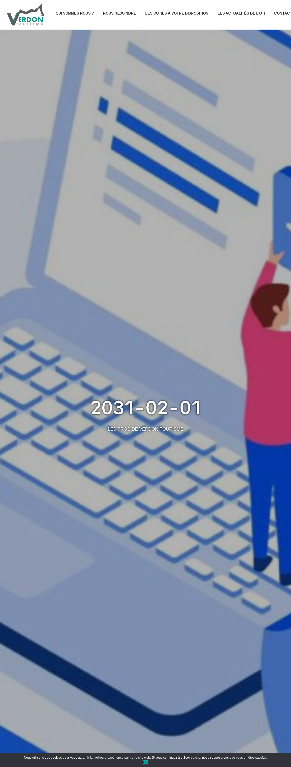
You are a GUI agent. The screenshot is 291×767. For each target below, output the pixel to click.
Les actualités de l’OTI (241, 13)
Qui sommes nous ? (75, 13)
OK (145, 762)
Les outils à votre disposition (176, 13)
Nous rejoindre (119, 13)
